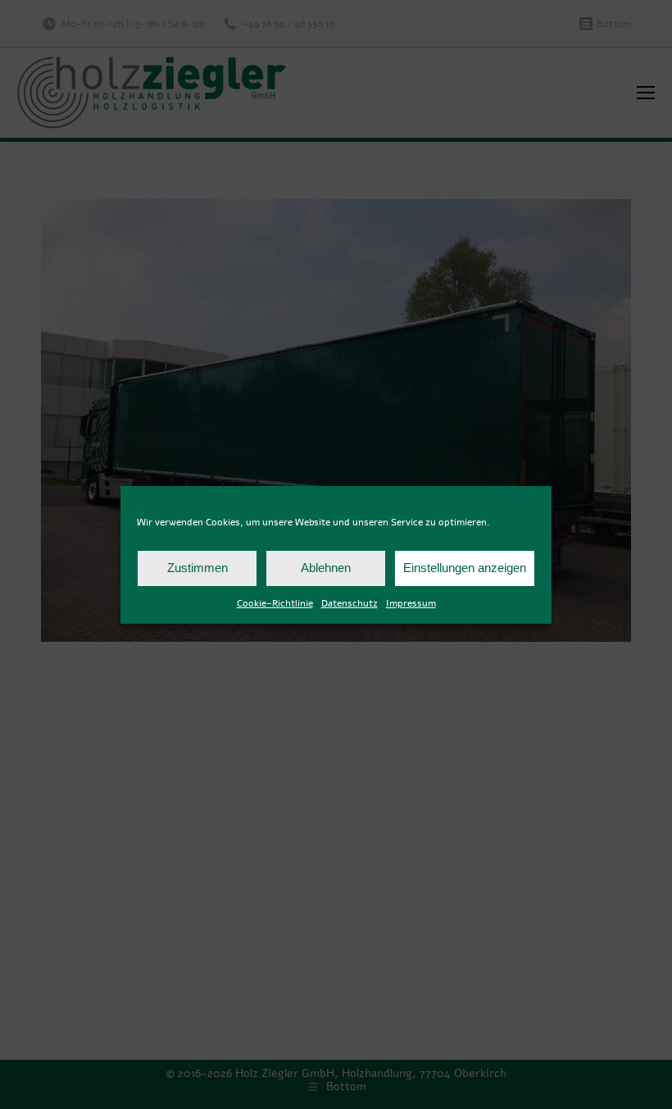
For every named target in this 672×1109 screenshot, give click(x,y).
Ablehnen (326, 568)
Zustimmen (197, 568)
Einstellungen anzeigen (464, 568)
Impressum (411, 603)
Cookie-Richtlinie (275, 603)
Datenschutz (349, 603)
